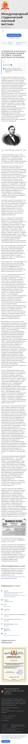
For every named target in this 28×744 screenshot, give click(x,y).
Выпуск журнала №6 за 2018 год (21, 43)
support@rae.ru (5, 709)
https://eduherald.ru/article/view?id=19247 (13, 595)
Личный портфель (14, 35)
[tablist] (14, 61)
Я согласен (6, 741)
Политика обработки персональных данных (11, 731)
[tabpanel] (14, 68)
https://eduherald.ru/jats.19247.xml (11, 635)
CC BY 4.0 (9, 630)
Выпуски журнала (10, 43)
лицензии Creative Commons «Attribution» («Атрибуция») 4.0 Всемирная (18, 726)
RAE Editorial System (11, 730)
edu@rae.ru (4, 712)
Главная (5, 43)
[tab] (3, 61)
